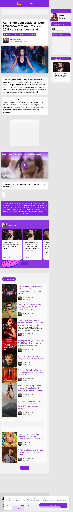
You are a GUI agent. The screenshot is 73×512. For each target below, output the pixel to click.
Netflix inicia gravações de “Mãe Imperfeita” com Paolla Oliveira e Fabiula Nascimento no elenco (31, 388)
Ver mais (25, 468)
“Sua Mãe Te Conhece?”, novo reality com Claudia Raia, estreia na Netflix (31, 372)
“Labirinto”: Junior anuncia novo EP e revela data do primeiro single (30, 452)
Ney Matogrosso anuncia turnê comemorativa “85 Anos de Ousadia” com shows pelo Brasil (30, 436)
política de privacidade (60, 501)
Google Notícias (34, 205)
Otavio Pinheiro (17, 40)
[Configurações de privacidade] (8, 505)
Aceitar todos (53, 505)
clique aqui (39, 211)
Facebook (6, 205)
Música (30, 3)
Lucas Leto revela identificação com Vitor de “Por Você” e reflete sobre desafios (30, 307)
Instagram (19, 205)
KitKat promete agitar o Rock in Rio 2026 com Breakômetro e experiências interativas (31, 343)
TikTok (11, 205)
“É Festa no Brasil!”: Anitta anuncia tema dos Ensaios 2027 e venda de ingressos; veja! (30, 322)
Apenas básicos (24, 505)
